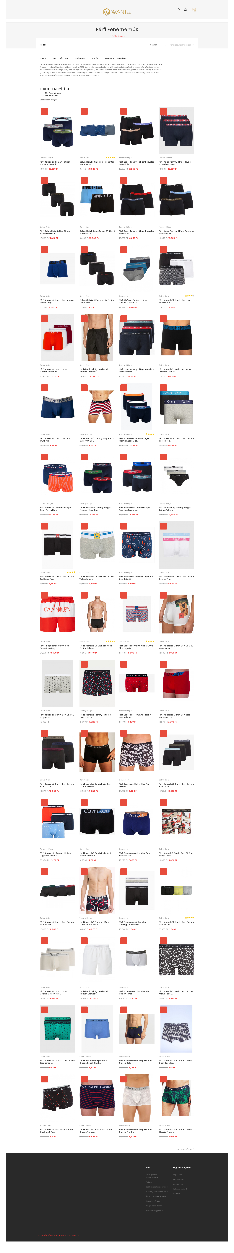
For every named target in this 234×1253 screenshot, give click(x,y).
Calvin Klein (84, 158)
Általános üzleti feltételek (156, 1196)
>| (55, 1149)
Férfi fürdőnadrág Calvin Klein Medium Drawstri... (94, 370)
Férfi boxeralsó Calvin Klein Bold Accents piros (174, 716)
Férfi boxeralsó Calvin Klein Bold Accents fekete (95, 854)
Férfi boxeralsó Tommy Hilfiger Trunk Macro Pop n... (94, 923)
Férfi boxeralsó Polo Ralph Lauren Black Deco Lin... (175, 1061)
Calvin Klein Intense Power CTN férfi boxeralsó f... (97, 232)
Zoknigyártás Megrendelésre (152, 1176)
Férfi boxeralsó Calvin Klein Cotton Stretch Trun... (57, 785)
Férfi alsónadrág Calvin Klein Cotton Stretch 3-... (133, 301)
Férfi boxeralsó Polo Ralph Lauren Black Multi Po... (56, 1130)
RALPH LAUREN (85, 1056)
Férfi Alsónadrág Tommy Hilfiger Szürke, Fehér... (175, 508)
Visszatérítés (178, 1179)
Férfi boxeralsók (51, 96)
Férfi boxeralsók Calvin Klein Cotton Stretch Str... (176, 785)
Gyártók (176, 1193)
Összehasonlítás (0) (48, 100)
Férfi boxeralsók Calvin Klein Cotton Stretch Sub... (176, 923)
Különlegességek (180, 1189)
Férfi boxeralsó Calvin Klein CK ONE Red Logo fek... (57, 577)
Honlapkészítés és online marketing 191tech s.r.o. (58, 1235)
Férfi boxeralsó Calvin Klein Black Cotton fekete (95, 647)
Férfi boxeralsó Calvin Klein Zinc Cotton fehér (134, 992)
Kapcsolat (177, 1175)
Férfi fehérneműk (118, 36)
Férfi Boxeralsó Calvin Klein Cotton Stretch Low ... (57, 923)
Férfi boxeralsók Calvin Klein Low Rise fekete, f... (175, 301)
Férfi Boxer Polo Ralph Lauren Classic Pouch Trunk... (93, 1061)
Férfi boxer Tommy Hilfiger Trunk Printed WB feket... (175, 163)
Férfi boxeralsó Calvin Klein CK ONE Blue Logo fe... (136, 647)
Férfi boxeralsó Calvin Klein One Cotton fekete (94, 785)
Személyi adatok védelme (157, 1191)
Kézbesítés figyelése (154, 1210)
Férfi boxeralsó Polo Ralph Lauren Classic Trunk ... (95, 1130)
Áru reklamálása (153, 1201)
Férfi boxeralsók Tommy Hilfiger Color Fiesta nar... (55, 508)
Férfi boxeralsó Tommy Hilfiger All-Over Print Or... (136, 577)
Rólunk (149, 1182)
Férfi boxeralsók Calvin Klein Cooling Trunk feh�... (133, 923)
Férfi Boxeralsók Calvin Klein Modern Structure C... (53, 370)
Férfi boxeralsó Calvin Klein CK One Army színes (176, 854)
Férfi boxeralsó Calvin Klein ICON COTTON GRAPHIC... (175, 370)
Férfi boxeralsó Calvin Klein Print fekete (134, 785)
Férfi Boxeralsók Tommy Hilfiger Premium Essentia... (95, 508)
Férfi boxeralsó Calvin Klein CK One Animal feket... (176, 992)
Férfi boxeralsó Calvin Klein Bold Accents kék (134, 854)
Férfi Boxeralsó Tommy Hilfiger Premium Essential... (134, 439)
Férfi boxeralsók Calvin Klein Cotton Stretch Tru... (176, 439)
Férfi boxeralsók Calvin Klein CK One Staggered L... (57, 1061)
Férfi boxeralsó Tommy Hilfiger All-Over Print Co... (96, 439)
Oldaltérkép (178, 1184)
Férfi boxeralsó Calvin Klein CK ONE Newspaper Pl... (176, 647)
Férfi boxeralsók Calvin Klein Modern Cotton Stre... (53, 992)
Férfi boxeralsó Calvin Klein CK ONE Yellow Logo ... (96, 577)
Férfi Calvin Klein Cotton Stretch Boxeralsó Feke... (55, 232)
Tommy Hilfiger (46, 158)
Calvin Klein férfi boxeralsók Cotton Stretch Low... (97, 163)
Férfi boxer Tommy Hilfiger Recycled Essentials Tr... (136, 163)
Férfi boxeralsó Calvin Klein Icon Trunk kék (55, 439)
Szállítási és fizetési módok (157, 1187)
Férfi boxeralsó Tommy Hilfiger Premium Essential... (55, 163)
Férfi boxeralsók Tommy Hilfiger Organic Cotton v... (55, 854)
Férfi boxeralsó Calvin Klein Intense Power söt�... (57, 301)
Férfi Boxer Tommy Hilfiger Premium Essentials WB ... (136, 370)
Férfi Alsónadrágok (53, 93)
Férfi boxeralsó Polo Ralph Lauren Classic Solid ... (135, 1061)
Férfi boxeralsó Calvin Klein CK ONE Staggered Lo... (57, 716)
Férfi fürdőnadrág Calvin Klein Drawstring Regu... (54, 647)
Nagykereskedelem (154, 1206)
